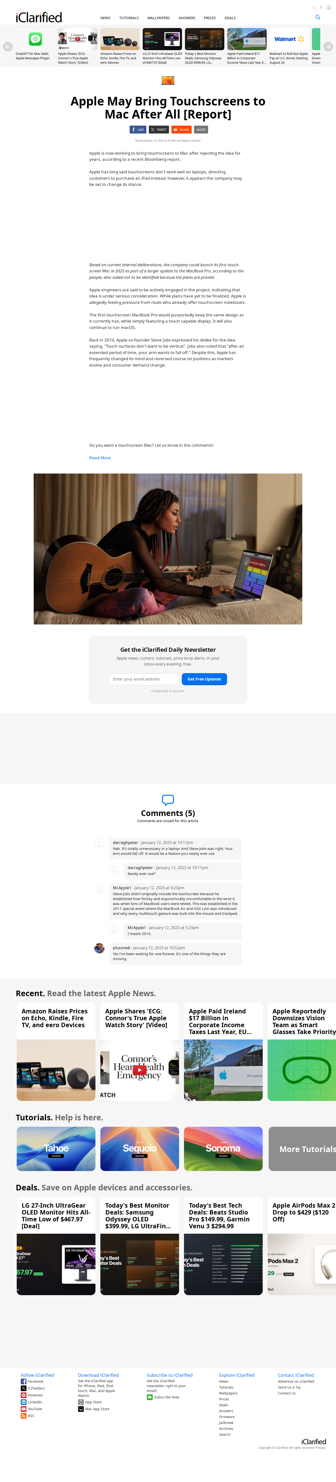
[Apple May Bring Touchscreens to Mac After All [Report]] (168, 549)
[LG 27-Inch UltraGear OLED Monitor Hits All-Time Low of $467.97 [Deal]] (162, 48)
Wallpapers (228, 1393)
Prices (224, 1399)
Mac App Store (97, 1409)
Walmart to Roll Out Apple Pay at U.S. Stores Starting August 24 (289, 58)
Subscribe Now (166, 1397)
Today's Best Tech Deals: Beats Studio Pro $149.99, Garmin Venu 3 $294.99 (219, 1215)
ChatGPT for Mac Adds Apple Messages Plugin (32, 55)
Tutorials (226, 1387)
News (223, 1381)
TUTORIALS (129, 17)
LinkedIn (35, 1402)
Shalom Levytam (191, 140)
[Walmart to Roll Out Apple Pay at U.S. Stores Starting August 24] (289, 48)
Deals (223, 1405)
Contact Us (287, 1393)
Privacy (320, 1448)
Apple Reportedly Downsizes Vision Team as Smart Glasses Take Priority (304, 1021)
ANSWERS (187, 17)
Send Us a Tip (289, 1387)
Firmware (227, 1416)
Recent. (30, 993)
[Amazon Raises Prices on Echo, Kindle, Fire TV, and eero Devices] (120, 48)
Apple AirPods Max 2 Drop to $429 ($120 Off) (304, 1212)
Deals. (28, 1187)
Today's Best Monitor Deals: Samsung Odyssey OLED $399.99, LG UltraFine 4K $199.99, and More (203, 62)
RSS (31, 1415)
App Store (93, 1402)
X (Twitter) (36, 1388)
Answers (226, 1410)
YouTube (35, 1409)
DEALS (230, 17)
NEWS (105, 17)
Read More (100, 457)
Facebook (35, 1381)
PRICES (210, 17)
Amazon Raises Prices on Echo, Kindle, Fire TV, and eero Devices (118, 58)
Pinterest (35, 1395)
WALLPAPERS (158, 17)
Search (224, 1434)
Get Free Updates (204, 679)
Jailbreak (226, 1422)
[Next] (328, 47)
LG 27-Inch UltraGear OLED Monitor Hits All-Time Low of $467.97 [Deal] (162, 58)
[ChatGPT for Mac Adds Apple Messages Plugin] (35, 48)
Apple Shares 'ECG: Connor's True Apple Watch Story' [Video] (73, 58)
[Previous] (8, 47)
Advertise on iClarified (296, 1381)
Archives (226, 1428)
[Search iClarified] (317, 17)
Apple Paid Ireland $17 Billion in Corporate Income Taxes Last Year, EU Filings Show (246, 60)
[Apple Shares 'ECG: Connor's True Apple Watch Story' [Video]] (77, 48)
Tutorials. (34, 1117)
